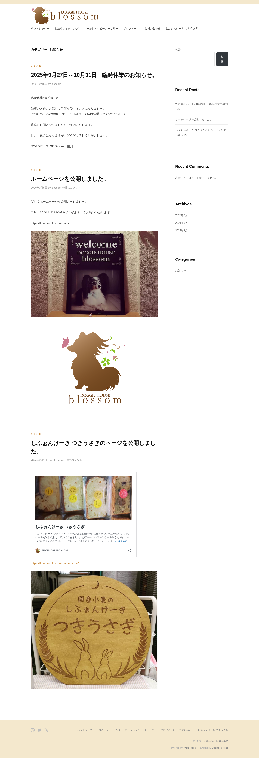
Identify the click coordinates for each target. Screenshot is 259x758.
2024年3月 (181, 222)
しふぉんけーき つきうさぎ (182, 28)
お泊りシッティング (66, 28)
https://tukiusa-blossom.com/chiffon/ (55, 563)
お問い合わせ (152, 28)
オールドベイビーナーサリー (101, 28)
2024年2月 (181, 230)
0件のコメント (72, 187)
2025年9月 (181, 215)
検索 (178, 49)
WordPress (189, 747)
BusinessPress (220, 747)
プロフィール (131, 28)
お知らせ (36, 66)
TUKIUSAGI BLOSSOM (215, 740)
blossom (56, 83)
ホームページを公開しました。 (70, 179)
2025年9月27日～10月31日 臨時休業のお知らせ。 (94, 75)
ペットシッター (40, 28)
